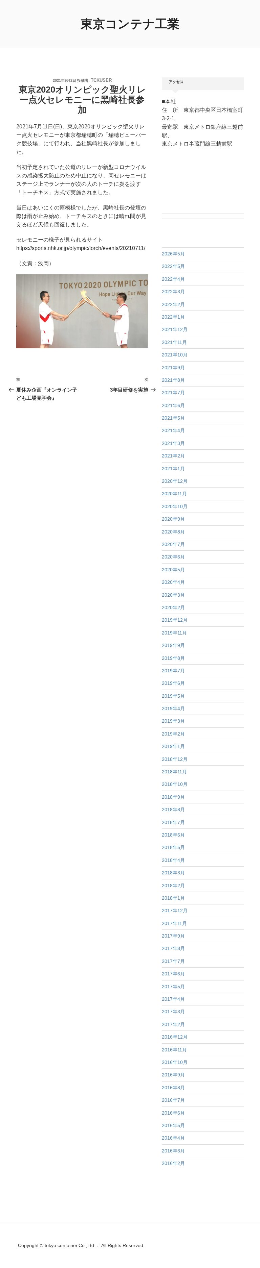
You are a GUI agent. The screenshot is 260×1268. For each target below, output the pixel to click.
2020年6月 (173, 557)
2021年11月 (174, 342)
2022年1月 (173, 317)
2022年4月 (173, 279)
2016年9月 (173, 1074)
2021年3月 (173, 443)
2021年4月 (173, 430)
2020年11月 (174, 493)
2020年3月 (173, 595)
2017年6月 (173, 973)
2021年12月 (175, 329)
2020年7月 (173, 544)
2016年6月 (173, 1113)
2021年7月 (173, 392)
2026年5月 (173, 253)
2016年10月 (175, 1062)
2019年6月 (173, 683)
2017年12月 (175, 910)
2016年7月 (173, 1100)
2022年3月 (173, 291)
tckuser (101, 80)
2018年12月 (175, 759)
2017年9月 (173, 936)
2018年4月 (173, 860)
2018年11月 (174, 771)
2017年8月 (173, 948)
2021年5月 (173, 418)
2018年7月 (173, 822)
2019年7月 (173, 670)
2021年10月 (175, 354)
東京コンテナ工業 (130, 24)
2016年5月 (173, 1125)
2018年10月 (175, 784)
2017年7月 (173, 961)
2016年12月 (175, 1037)
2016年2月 (173, 1163)
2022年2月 (173, 304)
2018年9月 (173, 797)
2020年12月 (175, 481)
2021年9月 (173, 367)
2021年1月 (173, 468)
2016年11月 (174, 1049)
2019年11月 (174, 633)
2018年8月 (173, 809)
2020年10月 (175, 506)
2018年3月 (173, 872)
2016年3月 (173, 1150)
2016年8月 (173, 1087)
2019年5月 (173, 696)
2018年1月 (173, 898)
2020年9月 (173, 519)
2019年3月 (173, 721)
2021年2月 (173, 455)
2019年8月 (173, 658)
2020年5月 (173, 569)
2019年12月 (175, 620)
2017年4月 (173, 999)
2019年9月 (173, 645)
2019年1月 (173, 746)
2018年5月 (173, 847)
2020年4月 (173, 582)
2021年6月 (173, 405)
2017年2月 (173, 1024)
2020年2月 (173, 607)
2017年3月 (173, 1011)
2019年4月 (173, 708)
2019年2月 (173, 734)
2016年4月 (173, 1138)
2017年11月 (174, 923)
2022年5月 (173, 266)
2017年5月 (173, 986)
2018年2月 (173, 885)
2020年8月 (173, 531)
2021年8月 (173, 380)
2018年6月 (173, 835)
